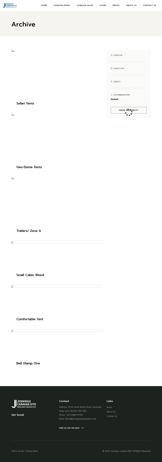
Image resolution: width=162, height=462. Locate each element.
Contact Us (112, 416)
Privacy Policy (32, 451)
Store (109, 407)
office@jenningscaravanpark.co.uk (80, 418)
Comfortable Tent (29, 319)
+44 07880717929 (74, 415)
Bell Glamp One (28, 363)
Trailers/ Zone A (28, 230)
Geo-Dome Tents (29, 167)
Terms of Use (17, 451)
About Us (111, 411)
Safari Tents (25, 103)
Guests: (117, 82)
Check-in (117, 55)
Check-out (118, 68)
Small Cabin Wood (30, 275)
